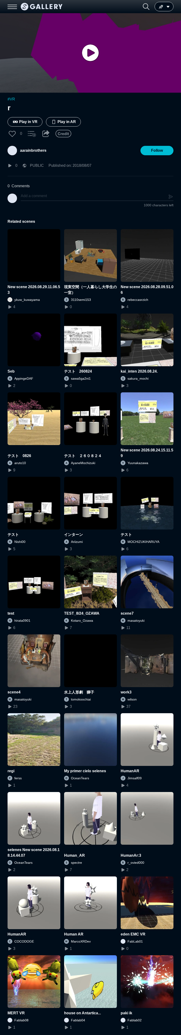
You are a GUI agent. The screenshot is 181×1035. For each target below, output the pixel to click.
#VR (11, 99)
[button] (146, 6)
